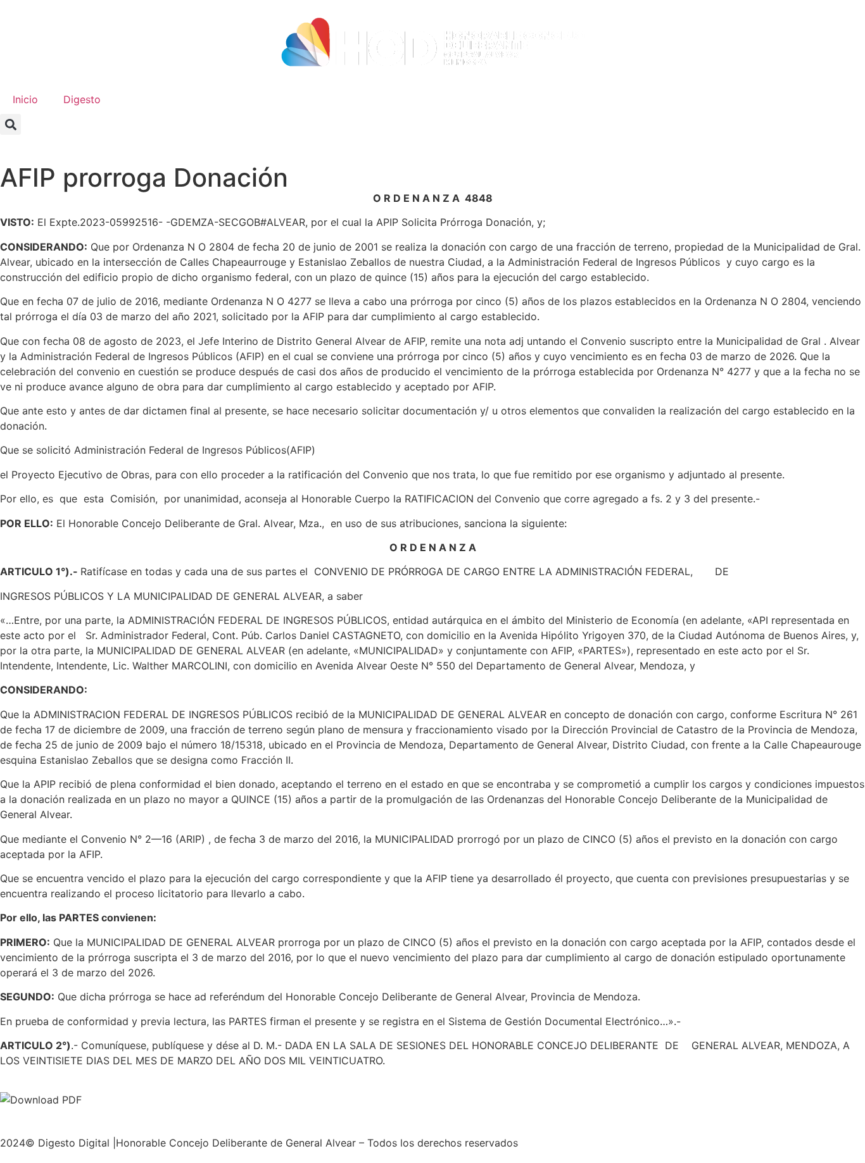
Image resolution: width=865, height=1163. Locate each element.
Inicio (25, 99)
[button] (10, 124)
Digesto (82, 99)
